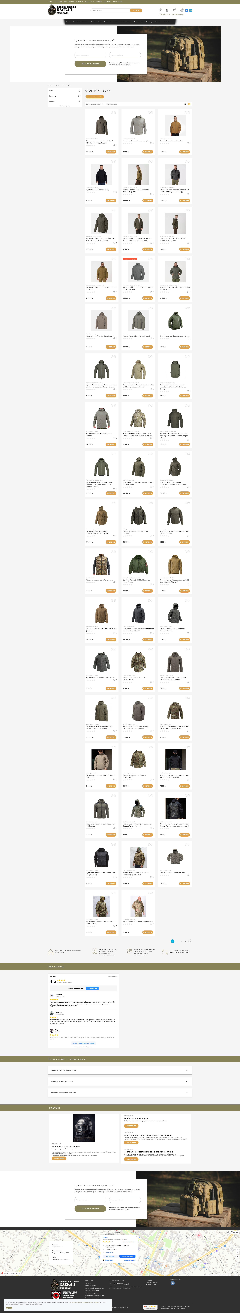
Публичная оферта (90, 1285)
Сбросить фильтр (65, 106)
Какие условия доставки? (62, 1081)
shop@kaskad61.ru (177, 14)
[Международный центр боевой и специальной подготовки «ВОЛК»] (65, 1295)
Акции (99, 2)
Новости (54, 1107)
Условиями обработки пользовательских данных (84, 1302)
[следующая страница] (190, 941)
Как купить (69, 2)
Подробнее (59, 1158)
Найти (136, 10)
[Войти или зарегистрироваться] (167, 11)
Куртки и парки (66, 85)
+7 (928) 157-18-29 (152, 1283)
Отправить (90, 64)
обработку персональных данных (119, 64)
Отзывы (107, 2)
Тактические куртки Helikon (95, 97)
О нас (50, 2)
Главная (50, 85)
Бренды (58, 2)
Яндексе (180, 1306)
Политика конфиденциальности (94, 1288)
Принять (9, 1308)
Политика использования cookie (94, 1295)
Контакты (117, 2)
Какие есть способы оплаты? (63, 1070)
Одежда (57, 85)
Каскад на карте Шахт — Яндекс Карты (83, 1046)
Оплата (79, 2)
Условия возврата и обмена (63, 1093)
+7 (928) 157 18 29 (164, 14)
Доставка (89, 2)
